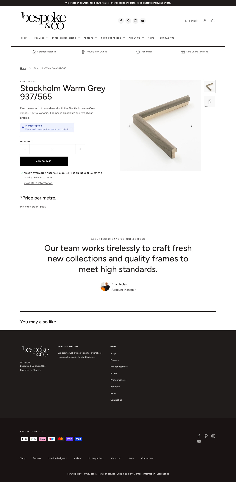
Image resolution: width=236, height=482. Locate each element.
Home (23, 68)
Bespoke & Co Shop (30, 366)
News (113, 393)
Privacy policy (90, 473)
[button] (191, 21)
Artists (113, 373)
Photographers (118, 380)
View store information (38, 182)
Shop (113, 353)
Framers (114, 360)
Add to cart (44, 161)
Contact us (116, 400)
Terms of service (106, 473)
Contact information (144, 473)
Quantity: (26, 141)
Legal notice (163, 473)
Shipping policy (124, 473)
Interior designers (119, 366)
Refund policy (74, 473)
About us (115, 386)
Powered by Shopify (30, 370)
